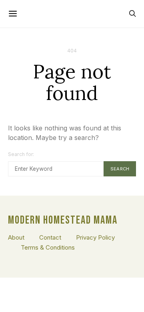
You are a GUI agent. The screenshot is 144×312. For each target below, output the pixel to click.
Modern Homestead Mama (63, 220)
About (16, 237)
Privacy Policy (95, 237)
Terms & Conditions (48, 247)
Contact (50, 237)
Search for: (21, 154)
